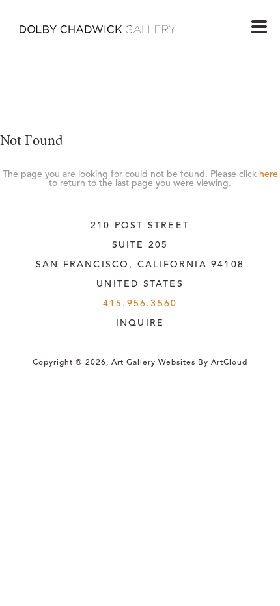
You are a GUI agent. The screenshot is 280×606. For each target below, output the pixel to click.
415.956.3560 (140, 303)
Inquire (140, 323)
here (268, 174)
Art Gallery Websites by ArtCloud (179, 363)
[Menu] (259, 26)
